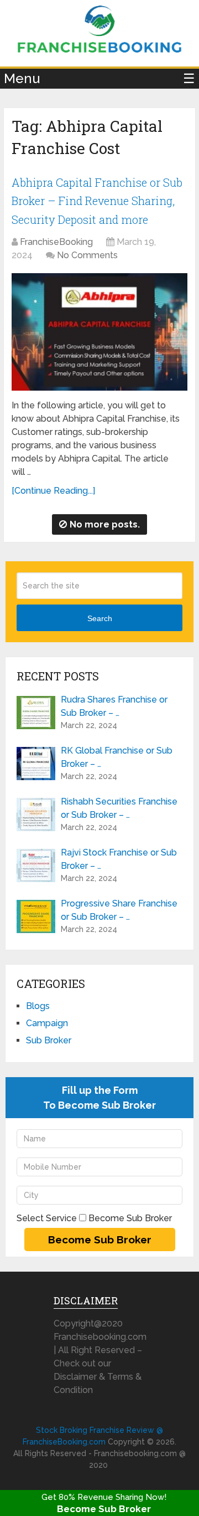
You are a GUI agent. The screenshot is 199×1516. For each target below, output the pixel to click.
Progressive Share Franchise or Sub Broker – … (119, 910)
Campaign (47, 1023)
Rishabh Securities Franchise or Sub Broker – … (119, 808)
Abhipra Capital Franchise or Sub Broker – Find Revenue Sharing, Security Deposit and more (97, 201)
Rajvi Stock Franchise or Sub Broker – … (119, 859)
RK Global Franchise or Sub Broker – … (116, 757)
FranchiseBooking (56, 242)
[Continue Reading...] (53, 490)
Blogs (38, 1006)
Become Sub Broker (104, 1508)
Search (99, 618)
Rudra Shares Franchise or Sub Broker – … (114, 706)
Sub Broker (48, 1040)
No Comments (87, 255)
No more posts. (105, 524)
